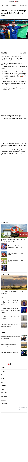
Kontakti (2, 410)
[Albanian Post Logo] (14, 1)
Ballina (3, 367)
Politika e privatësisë (23, 409)
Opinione (3, 385)
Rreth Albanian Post (4, 408)
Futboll (7, 5)
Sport (2, 5)
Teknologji (4, 396)
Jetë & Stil (4, 393)
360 (2, 382)
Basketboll (13, 5)
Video (2, 378)
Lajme (3, 371)
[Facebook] (21, 53)
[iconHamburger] (2, 1)
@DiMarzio (16, 76)
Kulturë (3, 389)
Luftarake (21, 5)
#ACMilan (5, 78)
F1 (17, 5)
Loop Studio (20, 413)
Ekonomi (3, 400)
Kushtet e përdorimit (23, 407)
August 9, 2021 (6, 89)
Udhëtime (4, 403)
